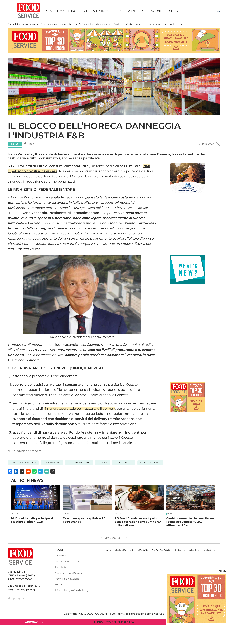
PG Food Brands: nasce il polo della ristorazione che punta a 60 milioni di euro (138, 522)
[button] (10, 11)
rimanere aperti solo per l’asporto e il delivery (79, 408)
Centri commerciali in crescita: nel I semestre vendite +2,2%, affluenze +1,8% (190, 522)
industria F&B (123, 462)
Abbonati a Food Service (108, 24)
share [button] (218, 144)
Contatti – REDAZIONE (68, 561)
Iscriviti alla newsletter (67, 578)
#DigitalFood (161, 549)
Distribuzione (151, 11)
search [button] (178, 10)
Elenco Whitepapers (172, 24)
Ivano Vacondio (150, 462)
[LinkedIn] (14, 598)
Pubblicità (60, 567)
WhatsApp (154, 24)
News (15, 514)
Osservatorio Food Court (53, 24)
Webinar (194, 549)
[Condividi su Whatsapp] (34, 471)
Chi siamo (60, 555)
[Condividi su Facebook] (10, 471)
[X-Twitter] (19, 598)
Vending (209, 549)
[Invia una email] (46, 471)
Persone (179, 549)
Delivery (120, 549)
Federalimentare (79, 462)
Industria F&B (126, 11)
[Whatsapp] (24, 598)
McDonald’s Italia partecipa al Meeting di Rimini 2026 (32, 520)
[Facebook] (9, 598)
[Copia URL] (52, 471)
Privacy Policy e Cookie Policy (72, 590)
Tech (169, 11)
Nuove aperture (30, 24)
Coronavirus (51, 462)
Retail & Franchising (60, 11)
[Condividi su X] (22, 471)
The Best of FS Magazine (81, 24)
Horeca (102, 462)
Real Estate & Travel (96, 11)
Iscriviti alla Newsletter (135, 24)
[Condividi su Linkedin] (16, 471)
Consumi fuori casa (23, 462)
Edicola (59, 584)
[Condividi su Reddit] (28, 471)
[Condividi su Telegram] (40, 471)
